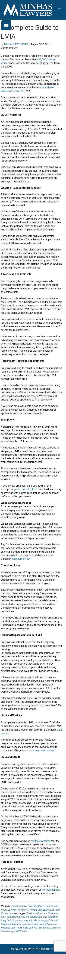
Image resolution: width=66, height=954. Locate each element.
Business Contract (37, 913)
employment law (21, 558)
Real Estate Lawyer (26, 927)
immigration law (51, 889)
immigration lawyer (43, 750)
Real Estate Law (46, 909)
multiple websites (40, 841)
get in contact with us (25, 489)
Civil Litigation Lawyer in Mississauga (27, 920)
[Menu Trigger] (6, 25)
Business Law (19, 906)
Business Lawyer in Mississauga (24, 916)
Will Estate (21, 931)
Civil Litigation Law (38, 906)
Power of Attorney (26, 909)
